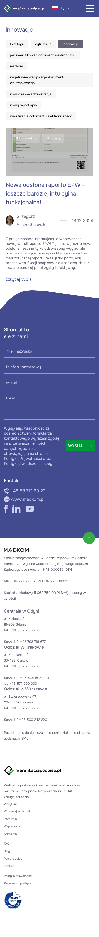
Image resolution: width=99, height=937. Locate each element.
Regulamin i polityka (17, 883)
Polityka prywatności (18, 876)
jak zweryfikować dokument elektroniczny (42, 55)
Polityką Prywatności (23, 458)
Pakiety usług (13, 859)
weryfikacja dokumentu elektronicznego (41, 116)
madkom (16, 66)
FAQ (6, 844)
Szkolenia (10, 834)
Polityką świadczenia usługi (28, 463)
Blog (7, 851)
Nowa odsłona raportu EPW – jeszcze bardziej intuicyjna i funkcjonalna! (45, 193)
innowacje (71, 44)
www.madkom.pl (28, 499)
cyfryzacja (43, 44)
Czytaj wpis (19, 279)
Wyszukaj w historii (17, 811)
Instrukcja (10, 819)
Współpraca (12, 826)
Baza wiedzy (26, 138)
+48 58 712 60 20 (28, 491)
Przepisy (53, 138)
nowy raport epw (23, 105)
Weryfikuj (10, 804)
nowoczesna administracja (30, 94)
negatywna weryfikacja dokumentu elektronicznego (37, 80)
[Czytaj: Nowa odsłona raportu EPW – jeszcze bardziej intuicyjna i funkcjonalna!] (49, 152)
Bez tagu (17, 44)
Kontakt (9, 866)
